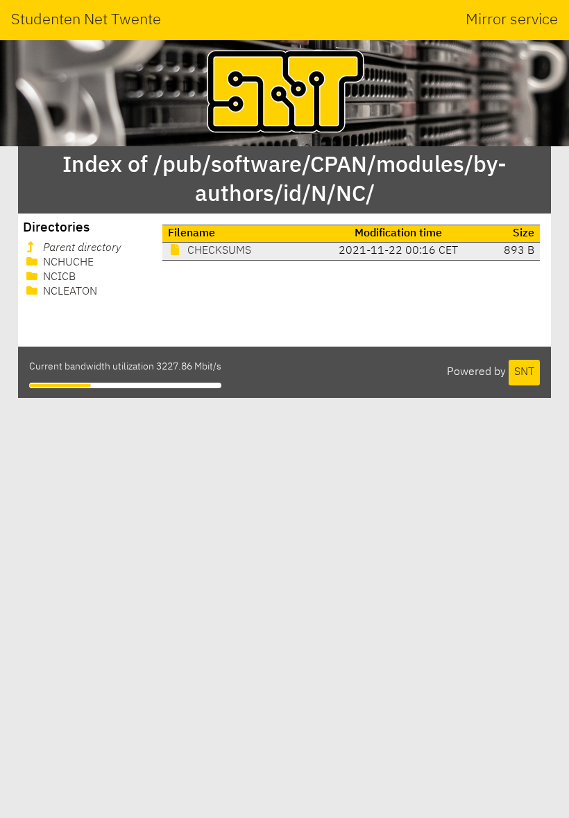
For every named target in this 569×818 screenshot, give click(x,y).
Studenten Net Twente (86, 20)
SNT (524, 372)
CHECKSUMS (218, 250)
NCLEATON (68, 291)
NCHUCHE (67, 262)
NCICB (58, 277)
